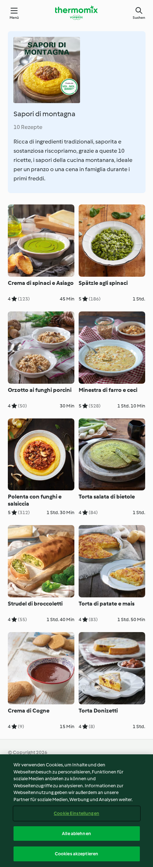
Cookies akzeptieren (76, 853)
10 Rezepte (28, 127)
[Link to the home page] (76, 13)
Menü (14, 17)
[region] (76, 810)
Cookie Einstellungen (76, 813)
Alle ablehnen (76, 833)
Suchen (139, 17)
